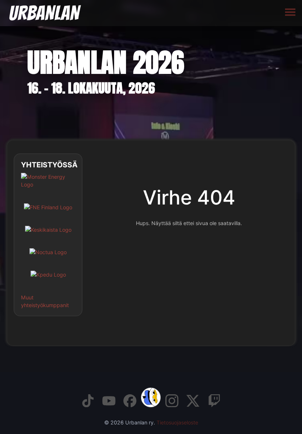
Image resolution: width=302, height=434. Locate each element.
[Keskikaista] (48, 235)
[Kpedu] (48, 280)
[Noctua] (48, 257)
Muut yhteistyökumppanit (45, 301)
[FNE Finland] (48, 212)
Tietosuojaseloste (177, 422)
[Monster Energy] (48, 186)
